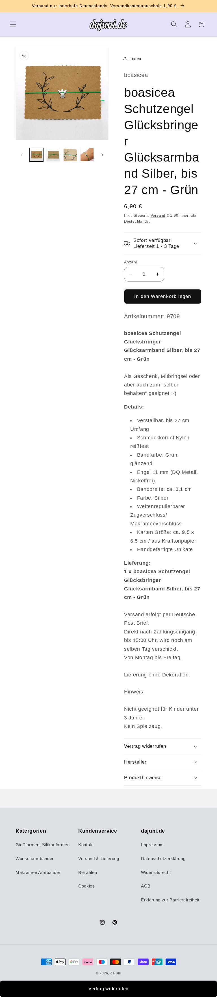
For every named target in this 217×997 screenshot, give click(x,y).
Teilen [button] (135, 58)
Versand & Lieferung (98, 858)
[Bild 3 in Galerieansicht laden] (70, 155)
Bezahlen (87, 872)
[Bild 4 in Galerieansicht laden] (87, 155)
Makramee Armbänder (38, 872)
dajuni (115, 973)
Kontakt (86, 844)
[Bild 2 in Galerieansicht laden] (53, 155)
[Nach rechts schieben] (102, 155)
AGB (146, 886)
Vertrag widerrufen (108, 988)
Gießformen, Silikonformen (43, 844)
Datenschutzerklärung (163, 858)
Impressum (152, 844)
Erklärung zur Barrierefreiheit (170, 899)
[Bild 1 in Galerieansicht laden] (37, 155)
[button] (13, 24)
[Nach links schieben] (22, 155)
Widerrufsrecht (156, 872)
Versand (158, 215)
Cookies (86, 886)
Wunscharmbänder (35, 858)
